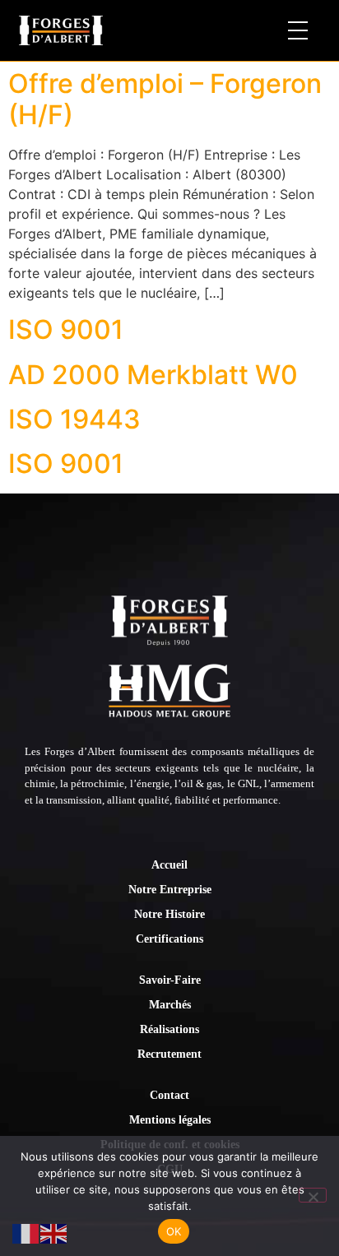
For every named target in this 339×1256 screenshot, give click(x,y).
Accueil (169, 865)
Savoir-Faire (170, 980)
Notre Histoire (169, 914)
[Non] (313, 1195)
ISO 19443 (74, 419)
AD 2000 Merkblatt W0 (153, 375)
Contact (169, 1095)
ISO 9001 (65, 329)
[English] (54, 1232)
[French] (26, 1232)
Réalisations (169, 1029)
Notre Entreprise (169, 889)
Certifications (169, 939)
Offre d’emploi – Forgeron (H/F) (165, 99)
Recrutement (169, 1054)
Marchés (170, 1005)
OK (174, 1231)
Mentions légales (170, 1120)
